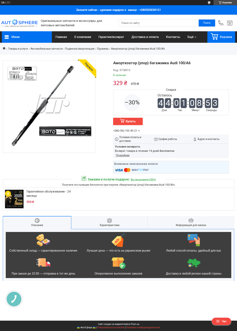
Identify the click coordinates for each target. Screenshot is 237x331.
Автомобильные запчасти (47, 48)
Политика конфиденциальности (143, 327)
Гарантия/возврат (111, 37)
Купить (131, 121)
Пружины (103, 48)
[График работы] (229, 23)
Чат (224, 321)
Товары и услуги (18, 48)
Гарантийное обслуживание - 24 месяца (48, 193)
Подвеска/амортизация (79, 48)
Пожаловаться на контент (111, 327)
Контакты (173, 37)
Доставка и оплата (145, 37)
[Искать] (207, 22)
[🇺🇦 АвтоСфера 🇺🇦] (19, 23)
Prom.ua (135, 324)
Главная (61, 37)
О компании (82, 37)
